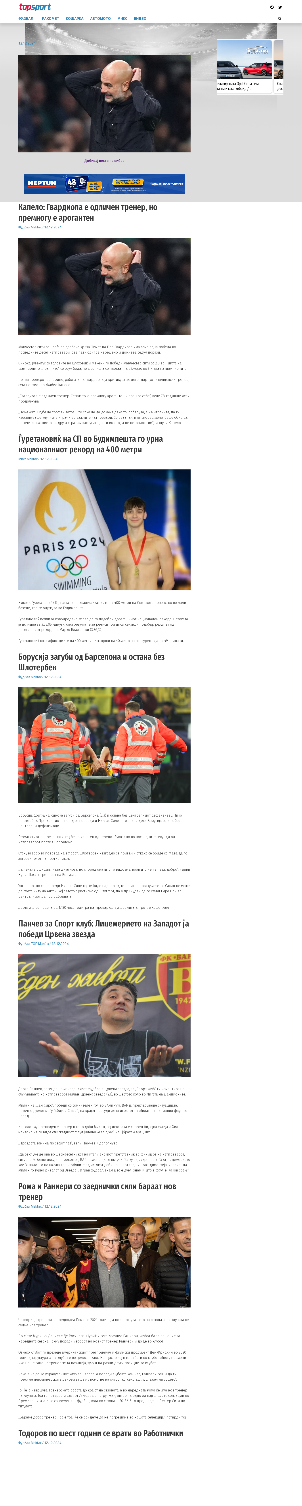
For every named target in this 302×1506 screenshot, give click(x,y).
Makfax (36, 227)
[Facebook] (271, 7)
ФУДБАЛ (25, 18)
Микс (22, 459)
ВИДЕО (140, 18)
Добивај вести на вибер (104, 161)
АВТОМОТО (100, 18)
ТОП (34, 944)
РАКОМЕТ (50, 18)
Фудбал (24, 227)
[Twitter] (280, 7)
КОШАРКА (75, 18)
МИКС (122, 18)
